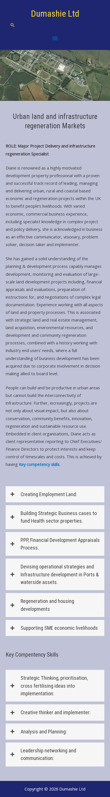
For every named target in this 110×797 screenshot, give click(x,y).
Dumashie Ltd (55, 13)
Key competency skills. (39, 464)
